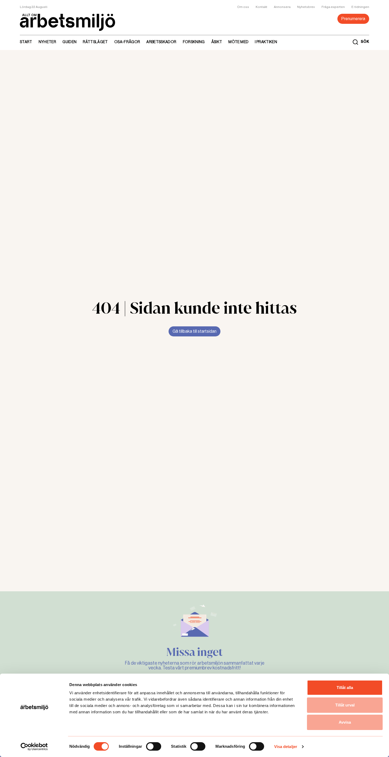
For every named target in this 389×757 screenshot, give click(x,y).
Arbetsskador (161, 42)
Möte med (238, 42)
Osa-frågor (127, 42)
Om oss (243, 7)
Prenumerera (353, 18)
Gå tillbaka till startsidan (194, 331)
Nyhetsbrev (306, 7)
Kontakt (261, 7)
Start (26, 42)
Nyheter (47, 42)
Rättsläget (95, 42)
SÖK (365, 42)
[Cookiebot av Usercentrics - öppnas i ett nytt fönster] (34, 747)
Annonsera (282, 7)
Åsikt (216, 42)
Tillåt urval (345, 705)
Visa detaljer (285, 746)
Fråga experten (333, 7)
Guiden (69, 42)
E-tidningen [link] (360, 7)
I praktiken (266, 42)
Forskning (194, 42)
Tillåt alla (345, 687)
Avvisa (345, 722)
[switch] (153, 746)
